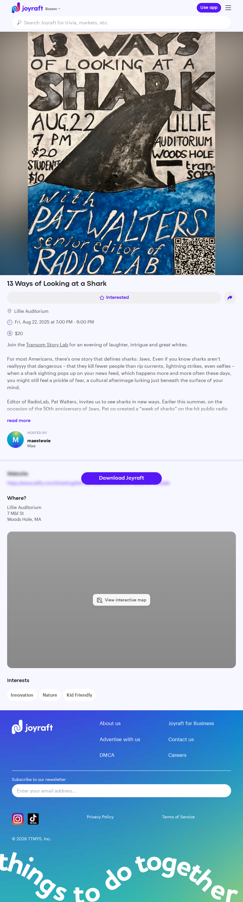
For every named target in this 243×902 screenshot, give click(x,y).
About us (110, 723)
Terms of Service (178, 816)
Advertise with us (120, 739)
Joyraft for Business (191, 723)
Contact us (181, 739)
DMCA (107, 755)
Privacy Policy (100, 816)
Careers (177, 755)
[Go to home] (27, 7)
